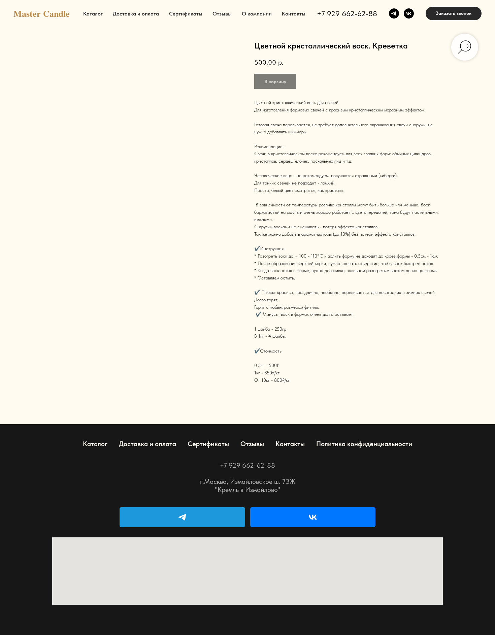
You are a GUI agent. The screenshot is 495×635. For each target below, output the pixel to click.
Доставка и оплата (136, 13)
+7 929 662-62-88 (347, 13)
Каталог (93, 13)
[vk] (409, 13)
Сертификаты (185, 13)
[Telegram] (182, 517)
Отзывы (222, 13)
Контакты (293, 13)
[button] (454, 13)
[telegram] (394, 13)
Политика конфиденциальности (364, 444)
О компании (257, 13)
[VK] (313, 517)
